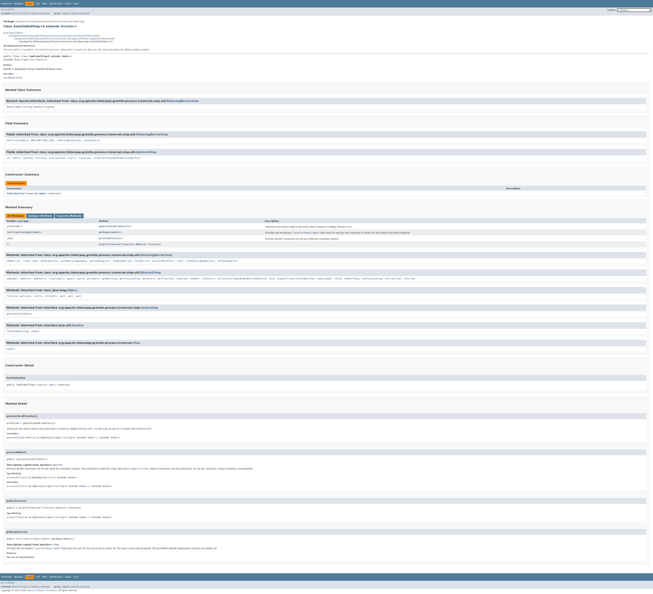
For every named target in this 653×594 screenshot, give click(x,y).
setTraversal (393, 278)
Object (72, 290)
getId (80, 278)
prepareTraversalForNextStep (295, 278)
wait (62, 296)
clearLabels (56, 278)
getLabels (93, 278)
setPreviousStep (372, 278)
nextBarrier (142, 261)
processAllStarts (110, 238)
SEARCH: (611, 10)
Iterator (40, 49)
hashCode (182, 278)
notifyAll (51, 296)
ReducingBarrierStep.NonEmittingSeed (30, 106)
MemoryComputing (134, 49)
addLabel (12, 278)
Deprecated (56, 4)
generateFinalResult (19, 313)
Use (38, 4)
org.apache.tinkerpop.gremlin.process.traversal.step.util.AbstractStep (50, 35)
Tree (44, 4)
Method (45, 13)
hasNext (195, 278)
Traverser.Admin (57, 49)
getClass (25, 296)
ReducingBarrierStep (27, 59)
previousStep (57, 158)
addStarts (40, 278)
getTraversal (166, 278)
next (272, 278)
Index (68, 4)
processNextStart (163, 261)
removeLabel (324, 278)
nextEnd (27, 158)
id (8, 158)
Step (77, 49)
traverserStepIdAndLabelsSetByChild (117, 158)
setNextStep (351, 278)
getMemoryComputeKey (74, 261)
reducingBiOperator (69, 140)
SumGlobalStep (15, 193)
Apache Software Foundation (42, 590)
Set (9, 232)
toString (409, 278)
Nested (16, 13)
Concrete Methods (69, 216)
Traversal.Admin (36, 193)
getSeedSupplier (100, 261)
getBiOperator (49, 261)
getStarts (149, 278)
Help (76, 4)
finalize (12, 296)
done (35, 261)
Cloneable (27, 49)
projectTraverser (110, 244)
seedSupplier (92, 140)
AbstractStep (146, 152)
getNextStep (109, 278)
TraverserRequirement (26, 232)
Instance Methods (40, 216)
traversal (85, 158)
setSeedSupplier (227, 261)
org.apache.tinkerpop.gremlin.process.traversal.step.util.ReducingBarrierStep (60, 38)
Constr (34, 13)
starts (72, 158)
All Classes (8, 9)
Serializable (11, 49)
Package (18, 4)
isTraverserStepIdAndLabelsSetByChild (241, 278)
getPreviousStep (130, 278)
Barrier (92, 49)
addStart (25, 278)
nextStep (40, 158)
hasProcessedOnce (17, 140)
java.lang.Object (13, 32)
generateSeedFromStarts (114, 226)
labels (16, 158)
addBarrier (13, 261)
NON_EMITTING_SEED (42, 140)
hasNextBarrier (122, 261)
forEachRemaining (17, 331)
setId (337, 278)
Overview (6, 4)
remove (35, 331)
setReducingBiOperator (200, 261)
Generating (109, 49)
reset (180, 261)
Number (67, 26)
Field (25, 13)
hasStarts (209, 278)
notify (38, 296)
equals (70, 278)
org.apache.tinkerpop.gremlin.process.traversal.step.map (50, 21)
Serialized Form (12, 77)
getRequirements (109, 232)
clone (26, 261)
